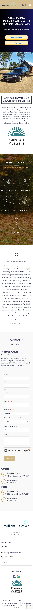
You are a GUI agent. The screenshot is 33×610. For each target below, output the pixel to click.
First (5, 369)
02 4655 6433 (11, 470)
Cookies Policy (16, 522)
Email (8, 388)
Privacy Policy (16, 520)
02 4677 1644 (11, 488)
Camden (4, 550)
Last (5, 376)
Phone (9, 380)
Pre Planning (16, 43)
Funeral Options (16, 37)
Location (9, 397)
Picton (4, 534)
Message (6, 422)
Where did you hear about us (16, 405)
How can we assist (12, 413)
